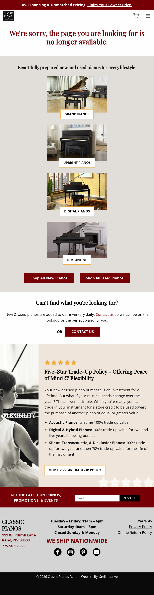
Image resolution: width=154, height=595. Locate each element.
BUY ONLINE (77, 260)
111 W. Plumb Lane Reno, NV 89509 (19, 537)
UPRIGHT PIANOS (77, 162)
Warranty (144, 521)
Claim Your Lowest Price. (109, 4)
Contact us (105, 314)
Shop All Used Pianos (105, 278)
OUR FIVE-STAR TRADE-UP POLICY (75, 470)
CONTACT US (82, 331)
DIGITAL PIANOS (77, 211)
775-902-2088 (13, 545)
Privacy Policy (140, 526)
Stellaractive (108, 576)
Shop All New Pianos (48, 278)
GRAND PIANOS (77, 114)
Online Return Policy (135, 532)
